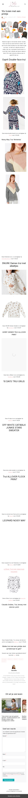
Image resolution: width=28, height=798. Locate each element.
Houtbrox (10, 377)
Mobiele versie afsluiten (14, 796)
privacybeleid (8, 774)
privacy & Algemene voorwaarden (14, 791)
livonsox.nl (11, 327)
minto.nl (10, 420)
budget (4, 659)
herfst (16, 659)
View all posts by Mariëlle (14, 672)
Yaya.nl (11, 516)
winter (4, 661)
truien (21, 659)
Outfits (3, 18)
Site (3, 766)
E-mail (4, 760)
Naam (4, 754)
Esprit (10, 135)
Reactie (5, 736)
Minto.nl (11, 564)
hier (14, 655)
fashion (10, 659)
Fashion (19, 17)
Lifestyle (23, 17)
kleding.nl (16, 642)
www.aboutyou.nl (6, 258)
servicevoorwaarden (17, 774)
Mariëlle (5, 17)
